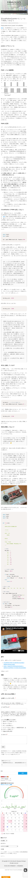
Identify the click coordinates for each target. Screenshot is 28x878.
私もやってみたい (7, 723)
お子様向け (16, 752)
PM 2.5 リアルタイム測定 (6, 784)
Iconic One (7, 869)
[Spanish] (7, 776)
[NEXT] (26, 811)
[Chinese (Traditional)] (3, 776)
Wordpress (20, 869)
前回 (2, 27)
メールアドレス (5, 707)
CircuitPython (19, 750)
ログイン (3, 856)
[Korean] (6, 776)
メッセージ (4, 734)
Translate (9, 780)
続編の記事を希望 (7, 731)
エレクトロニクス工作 (9, 752)
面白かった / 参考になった (10, 721)
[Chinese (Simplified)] (1, 776)
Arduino (14, 750)
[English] (4, 776)
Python (2, 752)
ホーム (2, 851)
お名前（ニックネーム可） (8, 698)
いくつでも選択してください (8, 719)
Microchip (24, 750)
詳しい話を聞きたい (8, 725)
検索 (2, 771)
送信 (3, 746)
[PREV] (2, 811)
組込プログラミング (15, 754)
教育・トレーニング (6, 754)
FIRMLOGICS (14, 2)
